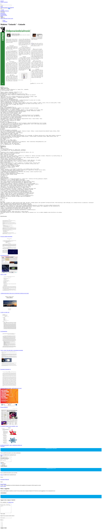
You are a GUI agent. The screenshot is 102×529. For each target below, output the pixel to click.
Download (2, 446)
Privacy (2, 486)
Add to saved (10, 18)
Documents (2, 479)
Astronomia (5, 21)
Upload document (3, 7)
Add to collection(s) (4, 18)
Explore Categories (4, 2)
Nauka (4, 20)
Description (4, 458)
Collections (7, 10)
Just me (3, 464)
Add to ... (2, 17)
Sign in (1, 454)
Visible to (2, 462)
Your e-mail (2, 513)
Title (1, 455)
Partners (4, 484)
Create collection (4, 466)
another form (10, 502)
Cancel (2, 527)
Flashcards (2, 10)
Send (5, 527)
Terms (5, 486)
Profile (1, 16)
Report (1, 484)
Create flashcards (10, 7)
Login (1, 6)
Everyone (4, 463)
